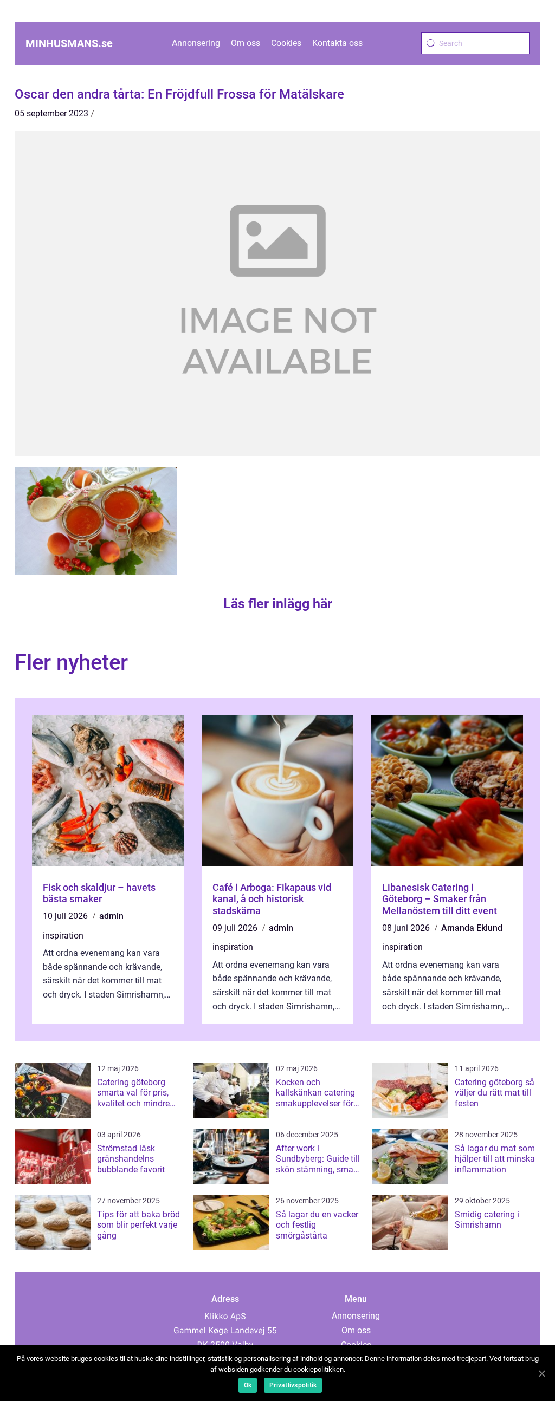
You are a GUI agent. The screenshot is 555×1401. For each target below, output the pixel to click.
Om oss (245, 43)
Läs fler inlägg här (277, 603)
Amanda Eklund (471, 928)
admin (111, 916)
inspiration (63, 935)
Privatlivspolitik (293, 1385)
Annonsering (196, 43)
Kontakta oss (337, 43)
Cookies (286, 43)
